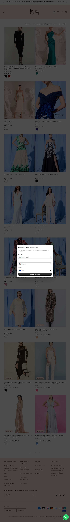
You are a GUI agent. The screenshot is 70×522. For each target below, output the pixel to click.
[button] (35, 257)
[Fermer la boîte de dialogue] (52, 246)
